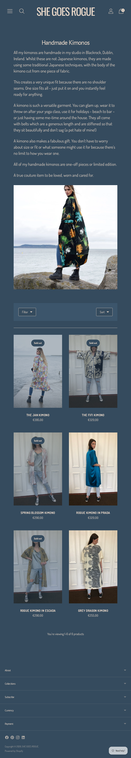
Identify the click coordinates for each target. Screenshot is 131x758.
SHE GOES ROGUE (30, 746)
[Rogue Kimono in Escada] (38, 566)
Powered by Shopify (14, 750)
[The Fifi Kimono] (93, 371)
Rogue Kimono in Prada (93, 513)
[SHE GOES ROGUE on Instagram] (18, 738)
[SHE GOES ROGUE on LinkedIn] (23, 738)
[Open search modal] (22, 11)
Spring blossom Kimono (38, 513)
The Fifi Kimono (93, 415)
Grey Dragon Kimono (93, 610)
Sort (102, 312)
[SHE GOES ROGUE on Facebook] (7, 738)
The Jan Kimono (37, 415)
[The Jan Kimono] (38, 371)
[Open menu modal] (10, 11)
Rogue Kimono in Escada (38, 610)
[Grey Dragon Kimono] (93, 566)
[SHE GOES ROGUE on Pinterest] (12, 738)
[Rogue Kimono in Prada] (93, 469)
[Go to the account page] (111, 11)
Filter (25, 312)
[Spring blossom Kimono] (38, 469)
